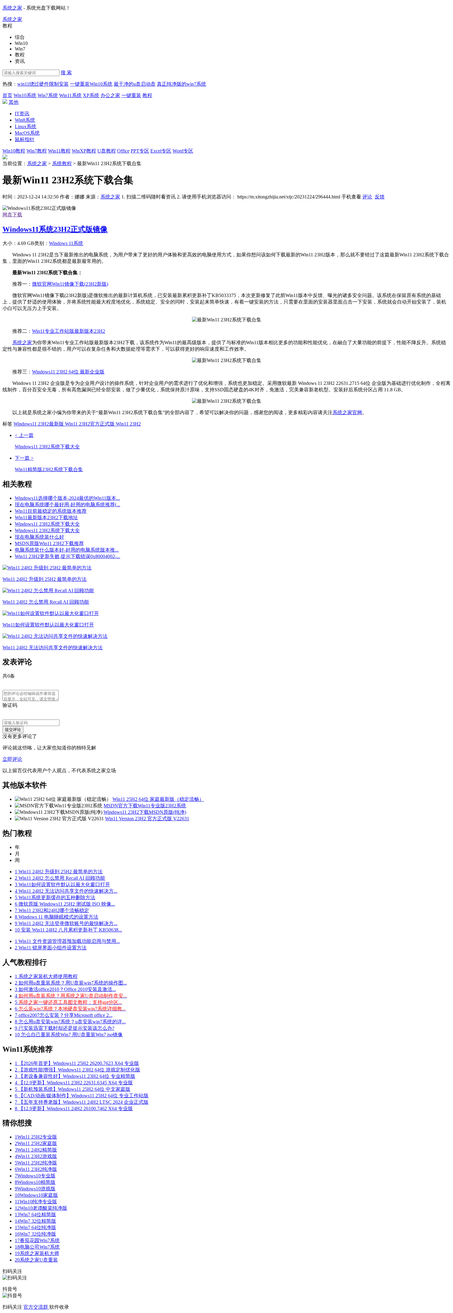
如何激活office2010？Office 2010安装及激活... (65, 989)
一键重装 (131, 95)
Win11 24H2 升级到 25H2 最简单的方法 (59, 871)
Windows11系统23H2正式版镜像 (55, 229)
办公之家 (110, 95)
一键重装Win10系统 (91, 84)
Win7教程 (37, 150)
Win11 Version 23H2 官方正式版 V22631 (147, 818)
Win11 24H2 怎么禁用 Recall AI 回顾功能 (60, 878)
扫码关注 (12, 1307)
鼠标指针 (25, 139)
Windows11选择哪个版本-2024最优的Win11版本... (67, 498)
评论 (367, 196)
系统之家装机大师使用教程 (46, 976)
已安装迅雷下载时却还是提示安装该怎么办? (64, 1028)
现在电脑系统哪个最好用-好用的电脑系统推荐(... (67, 504)
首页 (7, 95)
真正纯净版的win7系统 (181, 84)
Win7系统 (48, 95)
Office (123, 150)
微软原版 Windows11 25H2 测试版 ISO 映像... (65, 904)
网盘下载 (12, 214)
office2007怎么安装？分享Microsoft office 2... (63, 1015)
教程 (147, 95)
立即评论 (12, 759)
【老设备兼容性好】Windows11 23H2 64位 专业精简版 (75, 1076)
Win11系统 (70, 95)
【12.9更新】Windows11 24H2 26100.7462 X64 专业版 (74, 1108)
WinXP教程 (84, 150)
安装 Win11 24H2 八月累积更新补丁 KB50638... (68, 929)
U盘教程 (106, 150)
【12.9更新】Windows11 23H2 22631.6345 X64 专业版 (74, 1082)
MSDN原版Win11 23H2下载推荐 (49, 543)
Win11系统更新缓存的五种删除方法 (55, 897)
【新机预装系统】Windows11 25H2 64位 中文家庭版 (72, 1089)
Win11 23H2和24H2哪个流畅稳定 (52, 910)
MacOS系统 (27, 133)
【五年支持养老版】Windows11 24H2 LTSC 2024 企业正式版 (82, 1102)
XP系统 (91, 95)
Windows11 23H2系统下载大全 (47, 524)
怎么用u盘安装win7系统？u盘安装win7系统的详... (70, 1021)
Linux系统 (25, 126)
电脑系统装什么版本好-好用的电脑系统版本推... (67, 550)
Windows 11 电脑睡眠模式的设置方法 (56, 917)
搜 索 (66, 72)
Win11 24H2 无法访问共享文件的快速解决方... (66, 891)
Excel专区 (160, 150)
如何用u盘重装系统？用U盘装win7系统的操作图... (71, 982)
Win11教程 (59, 150)
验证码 (9, 705)
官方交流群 (36, 1307)
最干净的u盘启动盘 (135, 84)
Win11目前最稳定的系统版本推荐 (51, 511)
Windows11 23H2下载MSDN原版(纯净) (145, 812)
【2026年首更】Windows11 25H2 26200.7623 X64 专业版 (77, 1063)
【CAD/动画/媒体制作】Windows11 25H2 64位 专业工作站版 (82, 1095)
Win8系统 (25, 120)
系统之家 (12, 7)
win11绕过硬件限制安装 (43, 84)
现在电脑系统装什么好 (39, 537)
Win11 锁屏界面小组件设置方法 (51, 947)
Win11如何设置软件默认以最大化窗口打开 (62, 884)
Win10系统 (25, 95)
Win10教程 (13, 150)
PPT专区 (140, 150)
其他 (13, 102)
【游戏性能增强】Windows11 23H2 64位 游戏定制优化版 (77, 1069)
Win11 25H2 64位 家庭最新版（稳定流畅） (158, 799)
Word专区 (183, 150)
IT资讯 (22, 113)
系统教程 (62, 163)
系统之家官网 (347, 412)
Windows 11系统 (66, 243)
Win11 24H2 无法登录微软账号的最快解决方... (66, 923)
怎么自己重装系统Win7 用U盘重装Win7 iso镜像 (69, 1034)
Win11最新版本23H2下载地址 (46, 517)
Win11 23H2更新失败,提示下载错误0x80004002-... (67, 556)
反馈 (380, 196)
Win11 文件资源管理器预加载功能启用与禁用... (67, 941)
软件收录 (59, 1307)
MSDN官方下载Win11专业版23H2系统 (145, 805)
